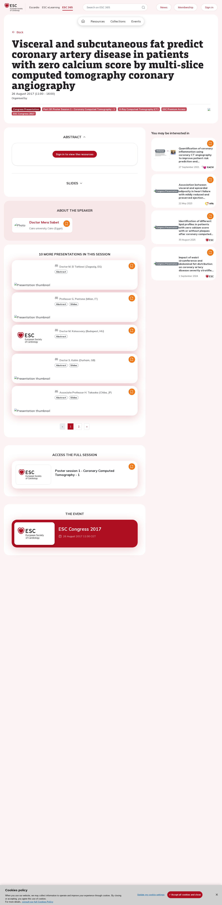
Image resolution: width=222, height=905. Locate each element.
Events (136, 21)
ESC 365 (67, 7)
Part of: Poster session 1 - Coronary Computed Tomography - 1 (79, 109)
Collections (118, 21)
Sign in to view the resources (74, 154)
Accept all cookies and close (186, 894)
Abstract (61, 271)
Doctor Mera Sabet (44, 222)
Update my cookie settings (150, 894)
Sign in (209, 7)
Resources (98, 21)
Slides (73, 304)
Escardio (34, 7)
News (163, 7)
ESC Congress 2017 (80, 529)
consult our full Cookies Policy (37, 901)
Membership (185, 7)
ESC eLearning (51, 7)
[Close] (216, 894)
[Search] (143, 8)
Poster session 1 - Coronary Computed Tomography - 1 (84, 473)
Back (20, 32)
